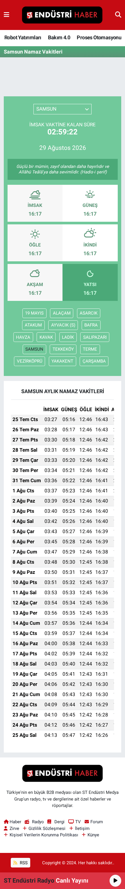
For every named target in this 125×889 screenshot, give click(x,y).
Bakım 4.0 (59, 37)
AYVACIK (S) (63, 325)
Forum (96, 821)
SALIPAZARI (95, 337)
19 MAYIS (34, 313)
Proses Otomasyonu (99, 37)
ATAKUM (33, 325)
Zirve (14, 828)
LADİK (68, 337)
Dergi (59, 821)
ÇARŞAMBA (94, 361)
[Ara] (118, 15)
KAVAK (46, 337)
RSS (23, 862)
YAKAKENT (62, 361)
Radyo (38, 821)
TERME (90, 349)
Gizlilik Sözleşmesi (46, 828)
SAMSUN (34, 349)
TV (78, 821)
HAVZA (23, 337)
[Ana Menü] (6, 15)
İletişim (82, 828)
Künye (93, 834)
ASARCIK (88, 313)
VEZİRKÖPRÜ (29, 361)
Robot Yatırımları (22, 37)
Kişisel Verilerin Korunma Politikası (44, 834)
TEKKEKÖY (63, 349)
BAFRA (91, 325)
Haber (15, 821)
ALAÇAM (62, 313)
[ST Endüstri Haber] (62, 15)
